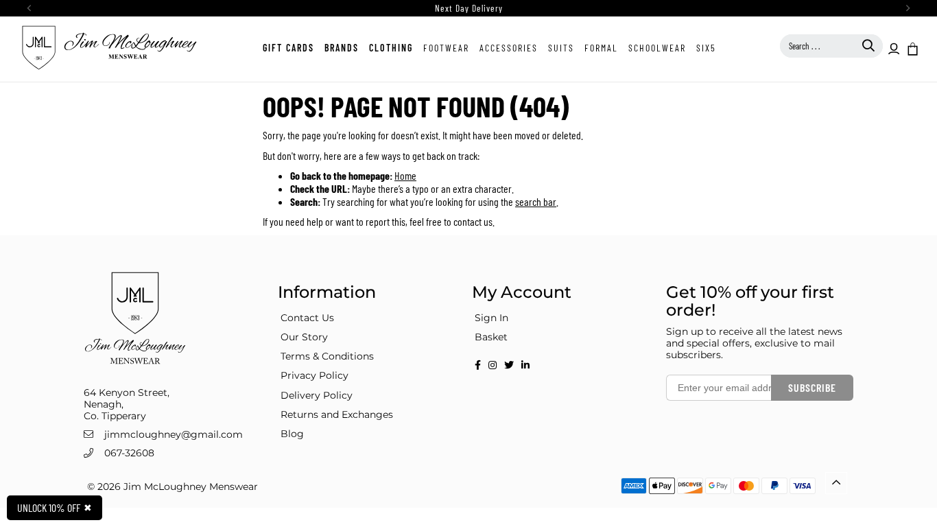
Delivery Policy (317, 395)
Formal (601, 48)
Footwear (446, 48)
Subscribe (812, 387)
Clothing (391, 48)
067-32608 (129, 453)
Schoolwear (657, 48)
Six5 (706, 48)
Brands (341, 48)
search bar (535, 201)
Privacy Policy (314, 375)
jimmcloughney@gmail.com (173, 434)
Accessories (508, 48)
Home (405, 175)
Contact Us (307, 318)
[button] (911, 48)
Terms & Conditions (327, 356)
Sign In (491, 318)
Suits (561, 48)
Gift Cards (288, 48)
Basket (491, 337)
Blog (292, 434)
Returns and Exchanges (337, 414)
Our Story (304, 337)
